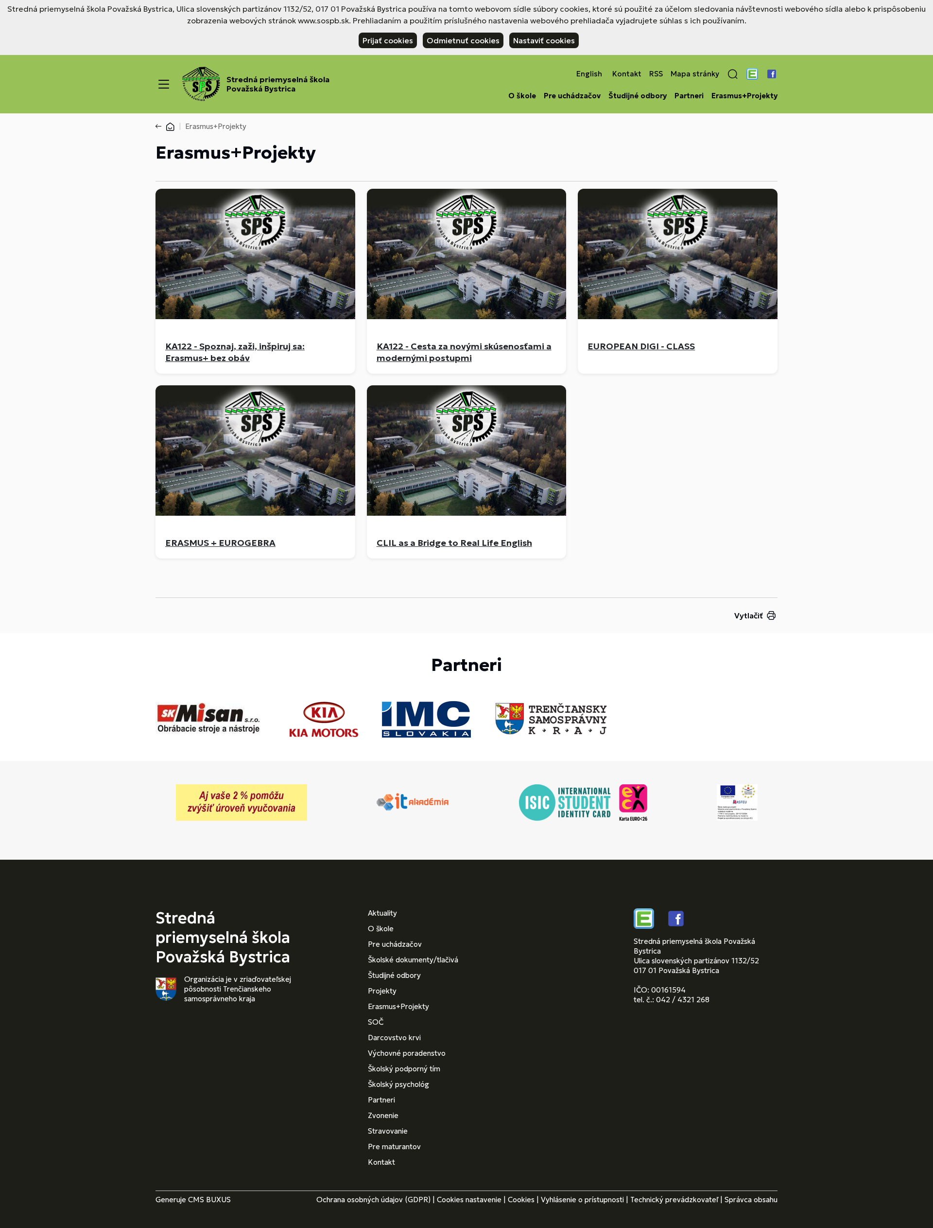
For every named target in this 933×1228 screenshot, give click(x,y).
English (589, 74)
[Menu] (164, 84)
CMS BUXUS (209, 1199)
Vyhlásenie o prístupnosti (582, 1199)
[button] (733, 74)
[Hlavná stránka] (170, 126)
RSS (656, 74)
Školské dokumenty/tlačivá (413, 959)
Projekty (382, 990)
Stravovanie (388, 1131)
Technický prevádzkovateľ (674, 1199)
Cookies (521, 1199)
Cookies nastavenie (469, 1199)
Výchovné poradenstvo (407, 1053)
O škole (522, 95)
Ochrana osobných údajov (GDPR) (373, 1199)
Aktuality (382, 913)
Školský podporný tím (404, 1068)
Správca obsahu (751, 1199)
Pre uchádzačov (572, 95)
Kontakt (626, 74)
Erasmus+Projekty (744, 95)
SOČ (375, 1022)
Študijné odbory (637, 95)
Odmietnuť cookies (463, 40)
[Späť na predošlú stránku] (160, 126)
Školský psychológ (398, 1084)
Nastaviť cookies (544, 40)
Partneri (689, 95)
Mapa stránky (695, 74)
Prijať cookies (388, 40)
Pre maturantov (394, 1146)
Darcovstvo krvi (394, 1037)
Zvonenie (383, 1115)
